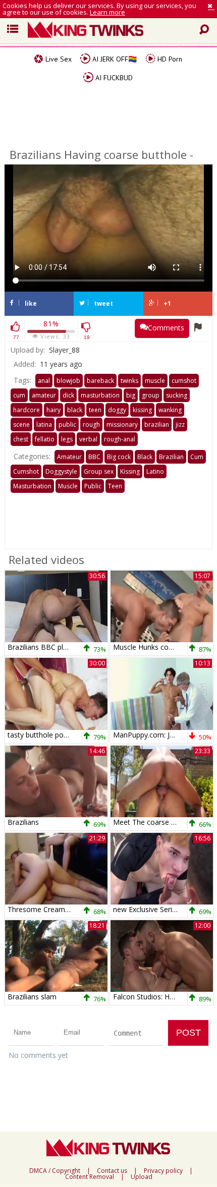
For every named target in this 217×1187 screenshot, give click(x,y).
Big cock (119, 457)
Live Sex (57, 59)
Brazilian (171, 457)
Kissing (130, 471)
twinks (129, 380)
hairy (53, 410)
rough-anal (119, 439)
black (74, 410)
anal (44, 380)
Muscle (68, 486)
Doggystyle (61, 471)
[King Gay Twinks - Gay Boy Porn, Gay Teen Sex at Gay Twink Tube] (116, 30)
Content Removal (89, 1177)
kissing (142, 410)
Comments (166, 327)
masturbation (100, 395)
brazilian (156, 424)
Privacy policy (163, 1171)
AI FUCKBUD (113, 77)
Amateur (69, 457)
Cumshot (26, 471)
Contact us (112, 1171)
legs (67, 439)
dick (68, 395)
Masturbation (32, 486)
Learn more (107, 12)
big (130, 395)
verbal (88, 439)
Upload (141, 1177)
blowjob (68, 380)
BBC (94, 457)
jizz (180, 424)
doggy (117, 410)
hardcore (26, 410)
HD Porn (168, 59)
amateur (44, 395)
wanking (170, 410)
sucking (176, 395)
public (67, 424)
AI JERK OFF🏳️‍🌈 (113, 59)
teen (95, 410)
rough (91, 424)
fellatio (45, 439)
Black (144, 457)
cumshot (184, 380)
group (150, 395)
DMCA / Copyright (54, 1171)
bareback (100, 380)
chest (20, 439)
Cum (196, 457)
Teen (115, 486)
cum (19, 395)
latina (44, 424)
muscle (155, 380)
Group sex (99, 471)
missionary (122, 424)
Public (92, 486)
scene (21, 424)
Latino (155, 471)
